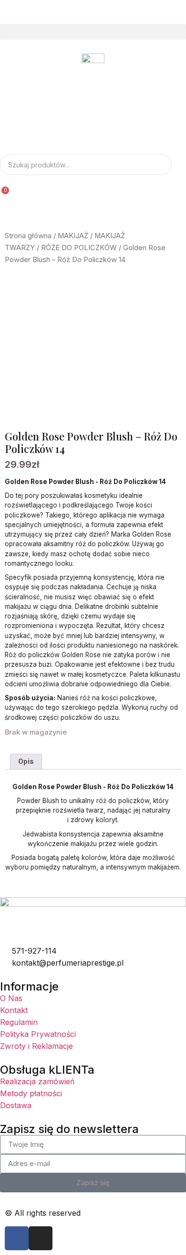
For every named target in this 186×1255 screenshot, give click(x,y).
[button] (93, 32)
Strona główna (28, 235)
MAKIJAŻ (73, 235)
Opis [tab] (26, 761)
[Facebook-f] (17, 1238)
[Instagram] (40, 1238)
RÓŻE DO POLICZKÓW (79, 247)
